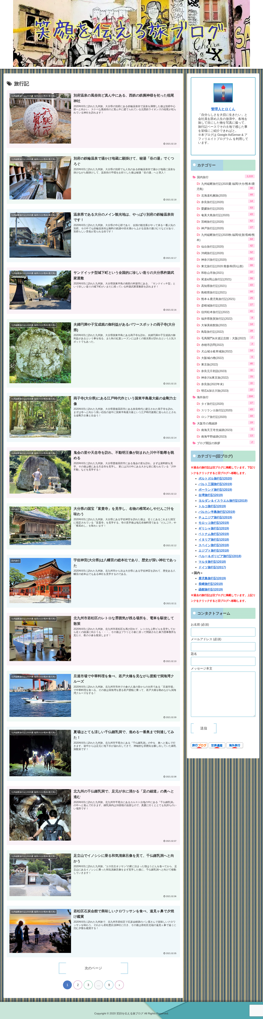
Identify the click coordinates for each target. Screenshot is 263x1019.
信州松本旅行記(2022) (227, 312)
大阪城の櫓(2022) (227, 358)
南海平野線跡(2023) (227, 436)
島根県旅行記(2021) (227, 292)
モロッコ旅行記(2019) (214, 522)
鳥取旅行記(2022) (227, 331)
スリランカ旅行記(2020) (227, 410)
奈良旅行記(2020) (227, 202)
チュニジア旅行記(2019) (215, 517)
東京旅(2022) (227, 364)
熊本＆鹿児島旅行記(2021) (227, 299)
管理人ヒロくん (223, 109)
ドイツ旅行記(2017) (212, 567)
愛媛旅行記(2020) (227, 208)
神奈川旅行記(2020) (227, 259)
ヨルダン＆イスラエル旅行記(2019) (223, 500)
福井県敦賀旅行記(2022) (227, 318)
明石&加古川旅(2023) (227, 390)
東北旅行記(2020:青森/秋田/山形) (227, 266)
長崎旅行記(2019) (211, 584)
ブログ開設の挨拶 (225, 443)
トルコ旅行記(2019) (212, 506)
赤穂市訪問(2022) (227, 344)
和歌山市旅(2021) (227, 272)
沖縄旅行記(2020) (227, 253)
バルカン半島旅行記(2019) (217, 511)
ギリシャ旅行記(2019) (214, 528)
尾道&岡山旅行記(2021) (227, 279)
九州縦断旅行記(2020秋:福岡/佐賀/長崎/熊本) (226, 237)
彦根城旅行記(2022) (227, 305)
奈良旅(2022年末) (227, 384)
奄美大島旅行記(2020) (227, 215)
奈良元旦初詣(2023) (227, 371)
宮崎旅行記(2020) (227, 221)
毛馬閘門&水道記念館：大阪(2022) (227, 338)
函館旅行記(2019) (211, 589)
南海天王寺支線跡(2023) (227, 430)
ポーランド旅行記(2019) (215, 489)
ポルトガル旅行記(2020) (215, 478)
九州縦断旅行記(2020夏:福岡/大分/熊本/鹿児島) (226, 186)
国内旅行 (225, 177)
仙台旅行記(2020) (227, 246)
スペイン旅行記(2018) (214, 545)
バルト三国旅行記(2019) (215, 484)
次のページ (93, 968)
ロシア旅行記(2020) (227, 416)
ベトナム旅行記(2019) (214, 534)
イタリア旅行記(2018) (214, 539)
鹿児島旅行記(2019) (212, 578)
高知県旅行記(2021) (227, 285)
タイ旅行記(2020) (227, 403)
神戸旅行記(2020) (227, 228)
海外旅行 (225, 397)
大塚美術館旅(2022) (227, 325)
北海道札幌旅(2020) (227, 195)
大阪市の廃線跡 (225, 423)
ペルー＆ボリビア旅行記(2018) (220, 556)
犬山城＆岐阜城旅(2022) (227, 351)
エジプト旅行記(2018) (214, 550)
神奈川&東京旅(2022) (227, 377)
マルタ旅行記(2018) (212, 561)
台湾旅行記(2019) (211, 495)
